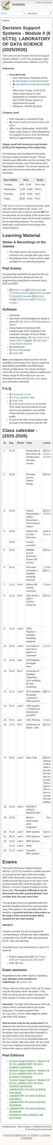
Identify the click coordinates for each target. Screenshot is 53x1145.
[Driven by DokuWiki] (26, 1138)
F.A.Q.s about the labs (23, 397)
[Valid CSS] (44, 1135)
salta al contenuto (44, 2)
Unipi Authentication (22, 404)
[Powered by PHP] (20, 1135)
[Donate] (8, 1135)
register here (26, 982)
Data (20, 963)
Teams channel (15, 206)
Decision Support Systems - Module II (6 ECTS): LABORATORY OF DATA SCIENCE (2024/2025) (29, 1064)
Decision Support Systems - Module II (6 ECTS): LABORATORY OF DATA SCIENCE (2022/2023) (29, 1083)
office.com (35, 378)
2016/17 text (18, 290)
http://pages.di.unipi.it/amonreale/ (32, 81)
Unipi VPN (17, 353)
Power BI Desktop (21, 350)
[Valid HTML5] (32, 1135)
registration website (15, 1013)
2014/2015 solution (22, 296)
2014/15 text (39, 293)
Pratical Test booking (16, 1039)
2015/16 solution (20, 293)
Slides (49, 550)
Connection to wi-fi (21, 394)
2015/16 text (35, 290)
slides (49, 757)
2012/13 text (23, 299)
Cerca (24, 13)
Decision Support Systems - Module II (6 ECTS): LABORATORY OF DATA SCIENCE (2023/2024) (29, 1073)
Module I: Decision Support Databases (21, 887)
